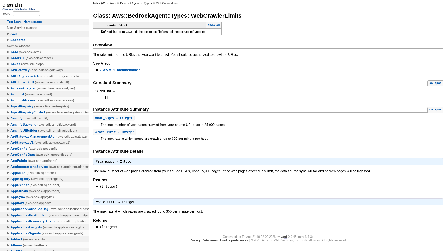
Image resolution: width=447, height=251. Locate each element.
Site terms (210, 240)
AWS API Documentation (120, 70)
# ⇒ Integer (113, 118)
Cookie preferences (234, 240)
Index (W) (99, 3)
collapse (435, 83)
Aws (113, 3)
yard (284, 236)
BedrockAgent (129, 3)
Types (148, 3)
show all (214, 25)
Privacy (195, 240)
